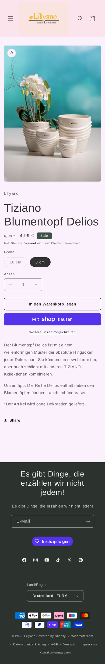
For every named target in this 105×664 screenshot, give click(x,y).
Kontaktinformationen (55, 652)
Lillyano (30, 636)
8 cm (40, 262)
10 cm (18, 263)
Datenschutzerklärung (29, 644)
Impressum (89, 644)
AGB (54, 644)
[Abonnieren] (88, 521)
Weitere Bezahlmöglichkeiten (52, 332)
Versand (30, 243)
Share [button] (14, 420)
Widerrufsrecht (82, 636)
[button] (11, 19)
